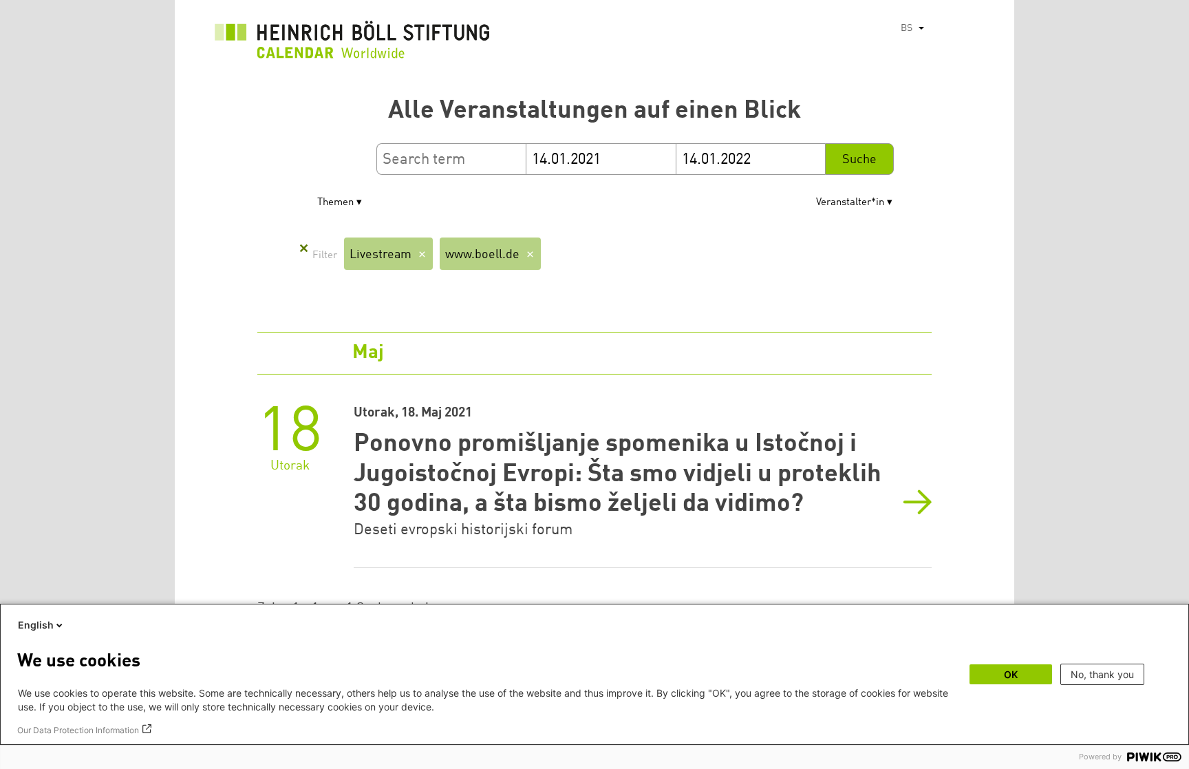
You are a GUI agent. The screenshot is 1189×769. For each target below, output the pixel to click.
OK (1011, 674)
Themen (335, 203)
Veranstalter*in (850, 203)
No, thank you (1102, 674)
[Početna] (352, 43)
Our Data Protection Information (78, 730)
